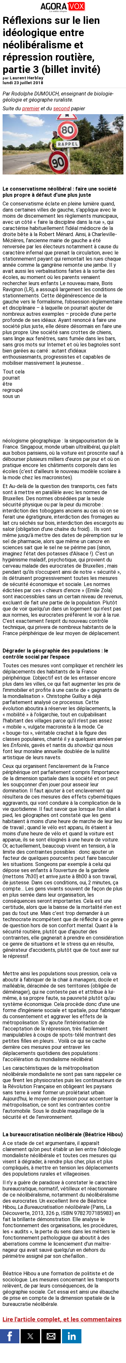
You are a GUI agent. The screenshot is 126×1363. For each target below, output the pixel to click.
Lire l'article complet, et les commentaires (62, 1319)
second (61, 108)
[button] (9, 1336)
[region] (74, 402)
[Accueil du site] (63, 11)
